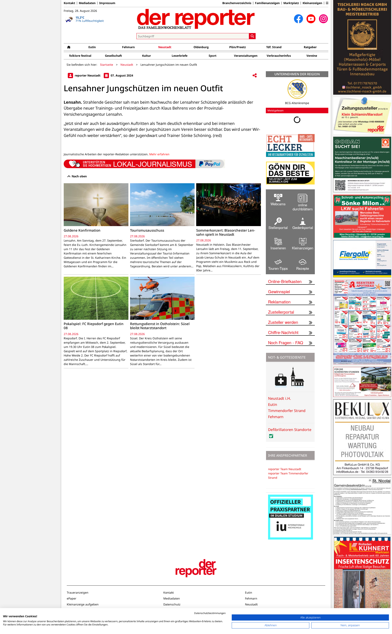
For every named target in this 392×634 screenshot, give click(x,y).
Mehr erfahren (159, 154)
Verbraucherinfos (279, 56)
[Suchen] (252, 36)
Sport (212, 56)
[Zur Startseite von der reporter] (196, 19)
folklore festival (80, 56)
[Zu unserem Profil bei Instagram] (323, 18)
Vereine (311, 56)
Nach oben (79, 176)
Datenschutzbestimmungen (210, 613)
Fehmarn (128, 47)
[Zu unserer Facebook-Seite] (298, 18)
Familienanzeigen (267, 3)
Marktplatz (291, 3)
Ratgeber (310, 47)
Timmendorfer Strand (286, 410)
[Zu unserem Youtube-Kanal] (310, 18)
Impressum (107, 3)
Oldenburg (201, 47)
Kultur (146, 56)
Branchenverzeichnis (236, 3)
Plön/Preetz (237, 47)
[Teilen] (254, 75)
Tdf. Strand (274, 47)
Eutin (92, 47)
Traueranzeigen (77, 592)
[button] (327, 3)
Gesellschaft (113, 56)
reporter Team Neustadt (284, 469)
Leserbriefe (179, 56)
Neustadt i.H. (279, 398)
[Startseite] (68, 47)
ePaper (71, 598)
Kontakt (69, 3)
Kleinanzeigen (312, 3)
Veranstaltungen (245, 56)
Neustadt (164, 47)
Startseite (106, 65)
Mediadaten (87, 3)
